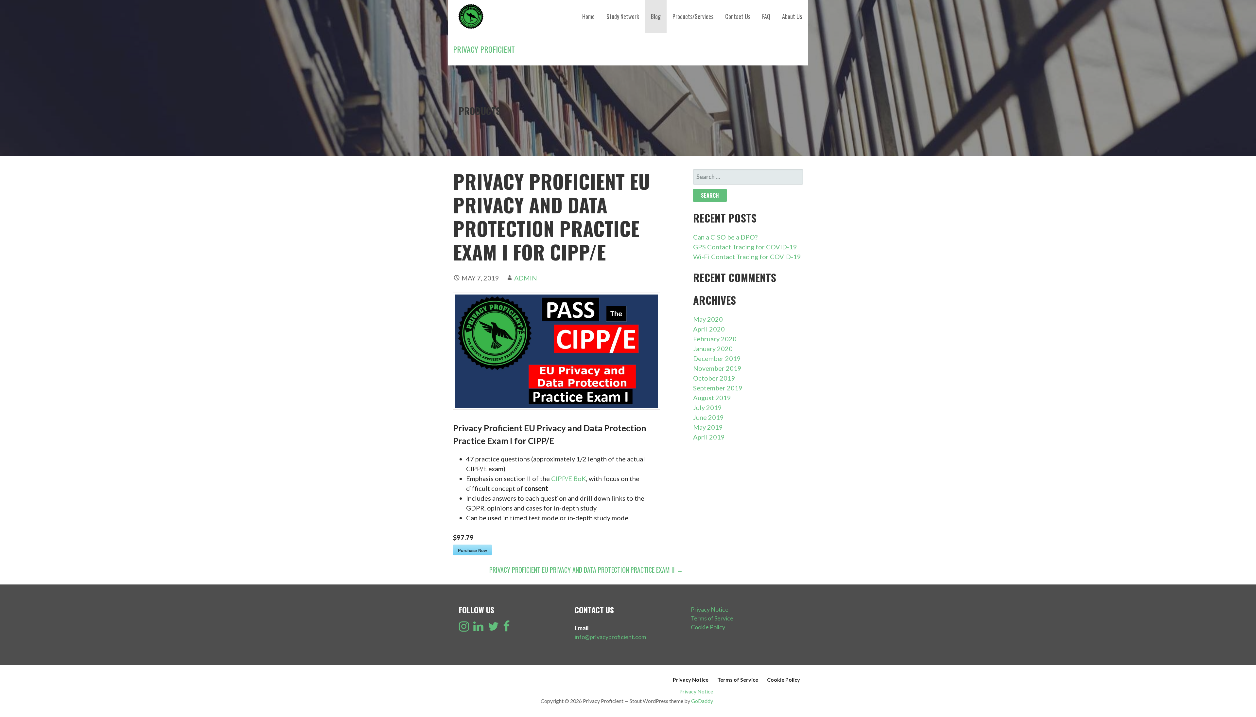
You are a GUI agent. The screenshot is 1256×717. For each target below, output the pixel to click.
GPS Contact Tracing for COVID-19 (745, 247)
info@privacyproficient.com (610, 636)
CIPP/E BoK (568, 478)
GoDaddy (702, 701)
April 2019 (709, 437)
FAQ (766, 16)
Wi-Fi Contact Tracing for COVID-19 (747, 256)
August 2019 (712, 398)
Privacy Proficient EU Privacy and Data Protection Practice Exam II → (586, 570)
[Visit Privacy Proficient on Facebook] (506, 628)
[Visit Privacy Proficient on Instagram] (464, 628)
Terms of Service (712, 618)
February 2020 (715, 339)
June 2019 (708, 417)
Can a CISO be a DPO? (725, 237)
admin (525, 278)
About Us (792, 16)
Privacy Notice (709, 609)
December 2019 (717, 358)
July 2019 (707, 407)
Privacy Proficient (484, 49)
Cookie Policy (708, 627)
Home (588, 16)
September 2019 (717, 388)
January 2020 (713, 348)
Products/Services (692, 16)
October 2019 (714, 378)
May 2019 (708, 427)
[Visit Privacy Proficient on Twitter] (493, 628)
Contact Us (737, 16)
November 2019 (717, 368)
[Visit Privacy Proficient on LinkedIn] (478, 628)
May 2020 (708, 319)
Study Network (622, 16)
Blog (656, 16)
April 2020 (709, 329)
